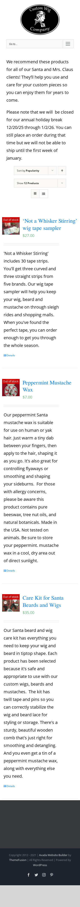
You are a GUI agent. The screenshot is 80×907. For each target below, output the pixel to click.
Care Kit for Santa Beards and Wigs (43, 601)
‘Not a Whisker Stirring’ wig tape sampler (50, 224)
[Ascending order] (62, 170)
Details (11, 355)
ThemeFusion (17, 860)
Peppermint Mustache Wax (47, 386)
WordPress (40, 865)
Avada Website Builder (53, 855)
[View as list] (43, 193)
